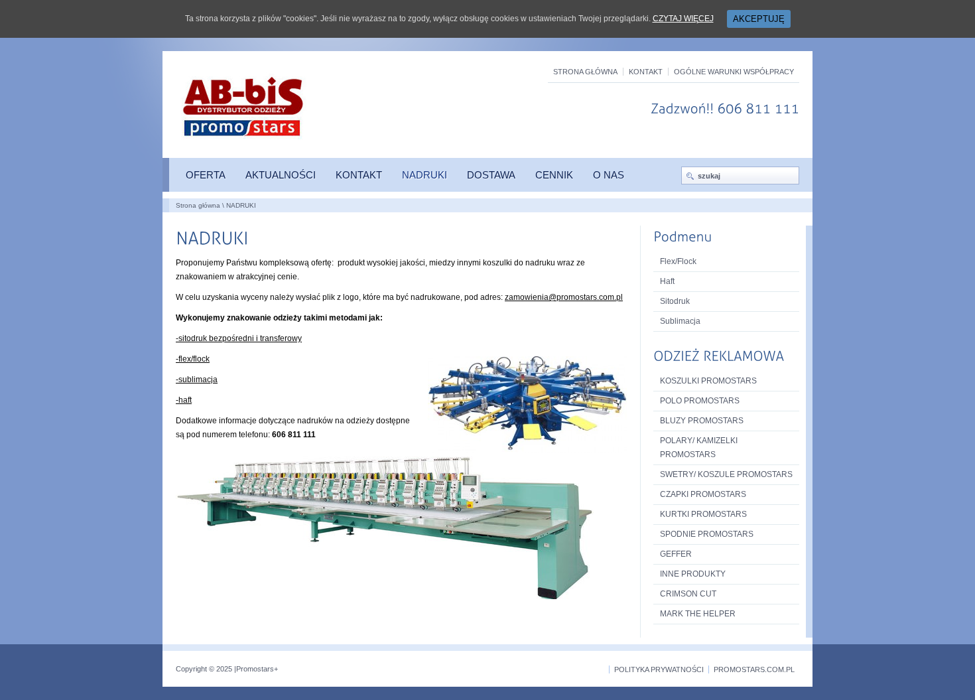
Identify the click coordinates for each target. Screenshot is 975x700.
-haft (184, 400)
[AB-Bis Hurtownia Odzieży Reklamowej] (241, 137)
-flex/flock (193, 359)
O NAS (608, 174)
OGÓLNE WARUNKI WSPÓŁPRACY (734, 72)
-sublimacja (197, 379)
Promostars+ (257, 669)
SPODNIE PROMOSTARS (706, 534)
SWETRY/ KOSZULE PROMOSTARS (726, 474)
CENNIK (554, 174)
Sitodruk (675, 301)
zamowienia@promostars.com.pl (564, 297)
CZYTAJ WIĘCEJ (683, 18)
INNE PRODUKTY (693, 574)
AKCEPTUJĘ (759, 19)
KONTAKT (646, 72)
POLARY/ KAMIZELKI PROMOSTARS (699, 447)
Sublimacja (680, 321)
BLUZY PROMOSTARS (702, 420)
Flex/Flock (678, 261)
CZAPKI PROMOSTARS (703, 494)
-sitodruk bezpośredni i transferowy (239, 338)
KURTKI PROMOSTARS (703, 514)
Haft (667, 281)
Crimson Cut (688, 593)
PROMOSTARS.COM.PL (754, 669)
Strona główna (198, 205)
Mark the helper (698, 613)
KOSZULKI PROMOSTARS (708, 380)
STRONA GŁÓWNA (585, 72)
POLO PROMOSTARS (700, 400)
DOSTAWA (491, 174)
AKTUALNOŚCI (280, 174)
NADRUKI (424, 174)
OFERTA (206, 174)
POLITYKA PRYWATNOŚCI (659, 669)
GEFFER (676, 554)
